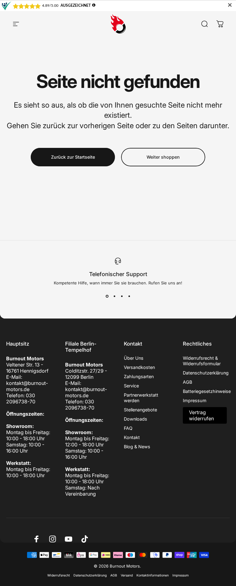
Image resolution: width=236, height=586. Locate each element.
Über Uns (134, 358)
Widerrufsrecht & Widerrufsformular (202, 360)
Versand (127, 575)
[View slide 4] (129, 296)
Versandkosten (139, 367)
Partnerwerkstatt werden (141, 397)
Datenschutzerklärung (206, 372)
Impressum (194, 400)
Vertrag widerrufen (201, 415)
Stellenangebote (140, 409)
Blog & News (137, 446)
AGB (187, 382)
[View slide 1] (107, 296)
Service (131, 385)
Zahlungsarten (139, 376)
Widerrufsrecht (58, 575)
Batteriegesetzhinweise (207, 391)
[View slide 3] (121, 296)
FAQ (128, 428)
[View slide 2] (114, 296)
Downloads (135, 419)
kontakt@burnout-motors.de (27, 386)
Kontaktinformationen (152, 575)
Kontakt (132, 437)
